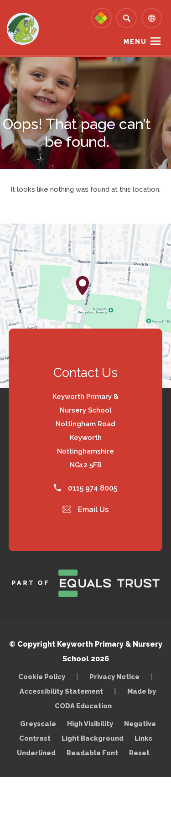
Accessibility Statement (61, 691)
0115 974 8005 (91, 488)
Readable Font (92, 753)
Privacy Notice (114, 676)
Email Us (92, 509)
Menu (135, 41)
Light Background (93, 738)
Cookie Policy (41, 676)
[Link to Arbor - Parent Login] (101, 18)
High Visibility (90, 723)
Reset (139, 753)
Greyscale (38, 723)
